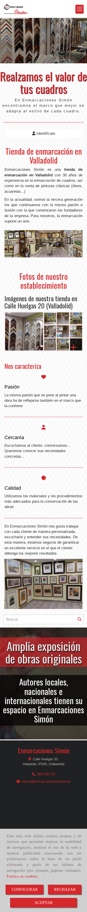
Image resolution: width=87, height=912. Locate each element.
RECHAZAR (65, 889)
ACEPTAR (44, 902)
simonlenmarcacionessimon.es (46, 781)
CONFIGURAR (25, 889)
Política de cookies (22, 876)
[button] (43, 133)
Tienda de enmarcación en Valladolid (43, 155)
